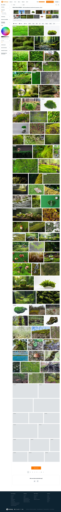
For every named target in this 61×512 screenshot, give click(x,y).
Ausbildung (12, 500)
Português (48, 498)
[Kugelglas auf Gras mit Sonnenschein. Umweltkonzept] (25, 91)
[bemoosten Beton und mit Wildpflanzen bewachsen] (25, 166)
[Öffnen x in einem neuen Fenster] (21, 509)
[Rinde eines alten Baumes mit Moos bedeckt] (49, 391)
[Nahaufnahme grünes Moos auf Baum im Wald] (22, 78)
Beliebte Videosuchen (27, 501)
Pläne (37, 1)
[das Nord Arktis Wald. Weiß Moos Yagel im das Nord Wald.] (53, 309)
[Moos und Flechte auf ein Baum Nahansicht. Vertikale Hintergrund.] (55, 332)
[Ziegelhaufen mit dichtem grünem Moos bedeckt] (25, 391)
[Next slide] (58, 24)
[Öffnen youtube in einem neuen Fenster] (22, 509)
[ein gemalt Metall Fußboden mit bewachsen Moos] (20, 356)
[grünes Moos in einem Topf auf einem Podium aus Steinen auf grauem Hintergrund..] (21, 128)
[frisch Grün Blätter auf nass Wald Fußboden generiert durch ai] (25, 431)
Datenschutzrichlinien (46, 509)
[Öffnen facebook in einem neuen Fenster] (14, 509)
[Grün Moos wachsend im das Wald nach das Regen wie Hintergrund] (49, 166)
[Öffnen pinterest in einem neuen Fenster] (18, 509)
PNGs (26, 23)
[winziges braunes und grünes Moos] (51, 214)
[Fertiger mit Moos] (16, 367)
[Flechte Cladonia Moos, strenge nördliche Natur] (32, 237)
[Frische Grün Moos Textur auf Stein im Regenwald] (49, 431)
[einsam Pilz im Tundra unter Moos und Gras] (36, 356)
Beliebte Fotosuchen (26, 500)
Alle (2, 11)
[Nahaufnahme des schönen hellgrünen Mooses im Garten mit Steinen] (20, 31)
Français (48, 500)
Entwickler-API (13, 501)
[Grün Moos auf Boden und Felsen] (56, 151)
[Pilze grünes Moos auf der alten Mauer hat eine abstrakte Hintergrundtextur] (38, 117)
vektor (50, 23)
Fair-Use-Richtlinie (52, 509)
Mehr (27, 1)
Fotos (15, 1)
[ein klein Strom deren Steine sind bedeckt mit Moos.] (35, 66)
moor (43, 23)
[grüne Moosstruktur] (51, 66)
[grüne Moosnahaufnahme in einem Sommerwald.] (20, 66)
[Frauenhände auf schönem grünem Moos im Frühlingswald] (20, 418)
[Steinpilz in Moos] (22, 151)
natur (33, 23)
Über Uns (35, 498)
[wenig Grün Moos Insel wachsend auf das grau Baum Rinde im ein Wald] (22, 201)
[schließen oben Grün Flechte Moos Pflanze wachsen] (52, 190)
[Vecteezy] (4, 2)
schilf (54, 23)
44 (41, 472)
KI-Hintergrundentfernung (14, 504)
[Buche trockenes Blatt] (36, 190)
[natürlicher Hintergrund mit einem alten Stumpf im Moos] (52, 418)
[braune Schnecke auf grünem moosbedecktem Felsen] (55, 445)
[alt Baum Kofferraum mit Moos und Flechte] (52, 356)
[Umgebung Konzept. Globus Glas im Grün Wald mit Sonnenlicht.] (49, 237)
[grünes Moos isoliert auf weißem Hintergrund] (52, 31)
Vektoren (11, 1)
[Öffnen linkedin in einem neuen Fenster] (17, 509)
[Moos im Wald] (36, 257)
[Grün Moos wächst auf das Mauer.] (30, 367)
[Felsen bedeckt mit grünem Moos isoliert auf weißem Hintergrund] (20, 309)
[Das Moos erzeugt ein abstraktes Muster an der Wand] (21, 445)
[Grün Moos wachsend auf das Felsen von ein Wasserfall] (36, 269)
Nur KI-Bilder (4, 12)
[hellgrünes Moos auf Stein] (36, 247)
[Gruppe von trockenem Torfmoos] (39, 445)
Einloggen (56, 1)
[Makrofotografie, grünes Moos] (54, 117)
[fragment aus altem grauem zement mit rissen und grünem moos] (50, 78)
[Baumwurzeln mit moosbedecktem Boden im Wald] (50, 367)
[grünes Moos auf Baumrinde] (36, 418)
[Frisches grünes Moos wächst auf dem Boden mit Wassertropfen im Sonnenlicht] (20, 56)
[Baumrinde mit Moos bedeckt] (17, 104)
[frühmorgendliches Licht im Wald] (20, 190)
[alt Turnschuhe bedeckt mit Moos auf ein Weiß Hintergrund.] (52, 321)
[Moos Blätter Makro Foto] (35, 344)
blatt (36, 23)
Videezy (12, 498)
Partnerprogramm (26, 498)
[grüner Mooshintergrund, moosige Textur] (36, 31)
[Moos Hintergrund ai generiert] (48, 297)
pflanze (30, 23)
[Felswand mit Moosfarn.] (36, 378)
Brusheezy (12, 495)
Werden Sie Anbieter (37, 499)
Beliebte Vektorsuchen (27, 499)
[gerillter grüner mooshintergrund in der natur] (52, 139)
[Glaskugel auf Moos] (52, 257)
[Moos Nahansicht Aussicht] (43, 151)
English (48, 495)
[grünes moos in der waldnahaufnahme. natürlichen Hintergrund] (18, 139)
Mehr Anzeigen (55, 16)
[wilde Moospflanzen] (52, 128)
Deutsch (48, 499)
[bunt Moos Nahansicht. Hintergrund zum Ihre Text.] (20, 179)
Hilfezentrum (36, 495)
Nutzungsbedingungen (40, 509)
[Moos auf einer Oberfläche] (51, 179)
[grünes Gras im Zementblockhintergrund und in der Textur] (20, 457)
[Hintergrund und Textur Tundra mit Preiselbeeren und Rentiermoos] (37, 128)
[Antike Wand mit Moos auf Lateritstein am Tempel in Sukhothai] (53, 227)
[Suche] (56, 4)
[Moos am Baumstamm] (20, 321)
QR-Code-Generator (13, 505)
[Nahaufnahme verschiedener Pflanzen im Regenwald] (35, 179)
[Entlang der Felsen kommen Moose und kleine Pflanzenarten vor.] (52, 247)
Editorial (23, 1)
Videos (19, 1)
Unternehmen (13, 499)
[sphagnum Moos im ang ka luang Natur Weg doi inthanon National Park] (52, 378)
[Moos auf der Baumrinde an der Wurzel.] (52, 56)
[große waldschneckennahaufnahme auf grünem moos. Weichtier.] (21, 247)
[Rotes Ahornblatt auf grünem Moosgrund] (20, 257)
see (39, 23)
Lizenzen (25, 495)
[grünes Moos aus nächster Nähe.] (21, 117)
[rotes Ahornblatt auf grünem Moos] (52, 457)
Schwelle (2, 40)
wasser (47, 23)
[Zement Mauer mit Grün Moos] (50, 269)
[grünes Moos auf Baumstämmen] (24, 297)
